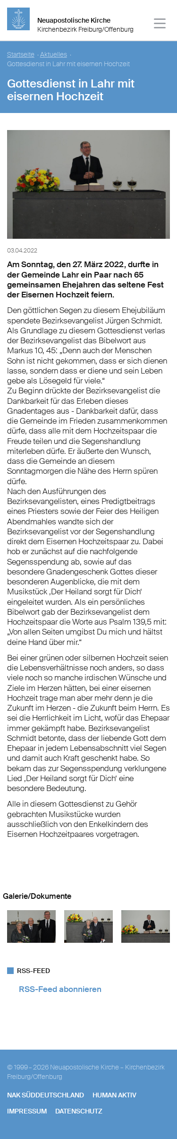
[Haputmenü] (160, 24)
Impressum (27, 1111)
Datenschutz (78, 1111)
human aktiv (114, 1095)
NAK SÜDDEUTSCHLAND (45, 1095)
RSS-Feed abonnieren (60, 989)
